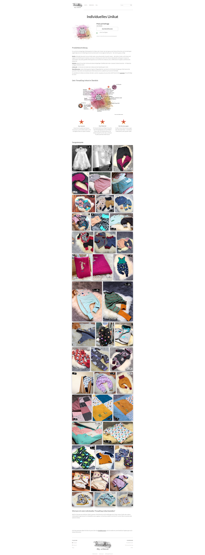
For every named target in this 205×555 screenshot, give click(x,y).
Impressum (101, 553)
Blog (73, 547)
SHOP (85, 5)
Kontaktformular (102, 530)
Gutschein (122, 73)
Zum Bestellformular (107, 28)
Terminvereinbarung (129, 545)
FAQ (96, 5)
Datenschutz (94, 553)
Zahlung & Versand (109, 553)
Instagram (75, 542)
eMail (132, 547)
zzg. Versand (99, 25)
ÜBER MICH (91, 5)
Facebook (75, 545)
